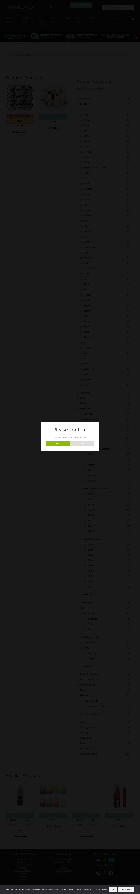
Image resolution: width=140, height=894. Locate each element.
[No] (136, 889)
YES (58, 443)
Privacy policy (126, 889)
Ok (113, 889)
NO (82, 443)
